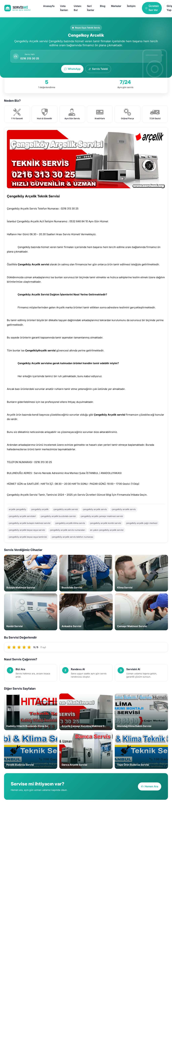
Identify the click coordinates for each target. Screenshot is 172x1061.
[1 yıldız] (9, 647)
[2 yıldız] (14, 647)
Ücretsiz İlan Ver (154, 8)
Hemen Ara (151, 786)
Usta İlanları (64, 8)
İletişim (131, 6)
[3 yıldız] (19, 647)
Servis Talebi (100, 68)
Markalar (116, 6)
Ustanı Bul (77, 8)
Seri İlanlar (90, 8)
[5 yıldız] (29, 647)
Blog (102, 6)
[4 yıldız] (24, 647)
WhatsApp (74, 68)
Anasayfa (48, 6)
